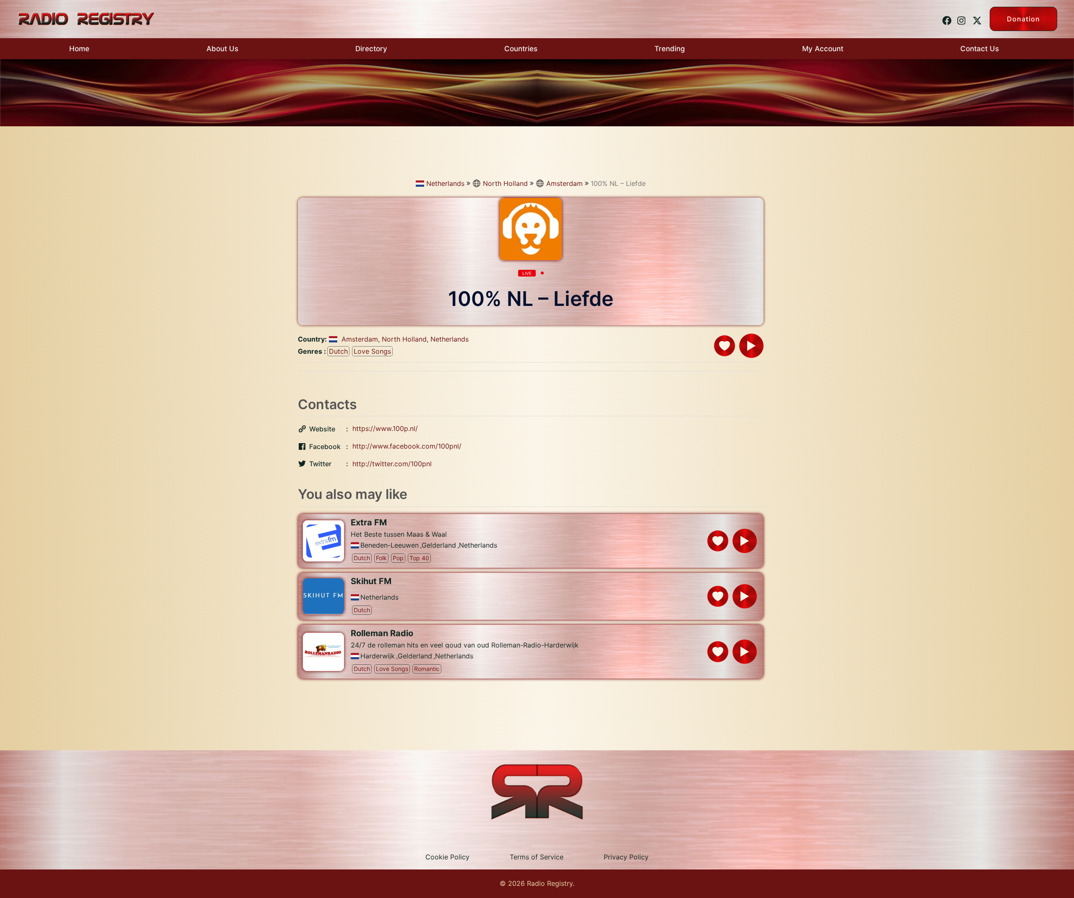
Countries (520, 48)
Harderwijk (377, 656)
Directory (371, 48)
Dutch (338, 351)
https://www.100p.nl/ (385, 428)
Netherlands (445, 183)
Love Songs (372, 351)
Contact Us (979, 48)
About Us (222, 48)
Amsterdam (564, 183)
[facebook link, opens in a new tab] (945, 18)
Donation (1023, 19)
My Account (822, 48)
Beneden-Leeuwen (389, 545)
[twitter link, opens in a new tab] (975, 18)
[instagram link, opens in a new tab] (960, 18)
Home (79, 48)
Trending (669, 48)
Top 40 (419, 557)
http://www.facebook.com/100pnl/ (406, 446)
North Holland (505, 183)
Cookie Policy (447, 857)
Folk (381, 557)
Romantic (427, 668)
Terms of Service (536, 857)
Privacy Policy (626, 857)
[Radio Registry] (86, 18)
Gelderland (439, 545)
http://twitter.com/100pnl (392, 463)
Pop (398, 557)
